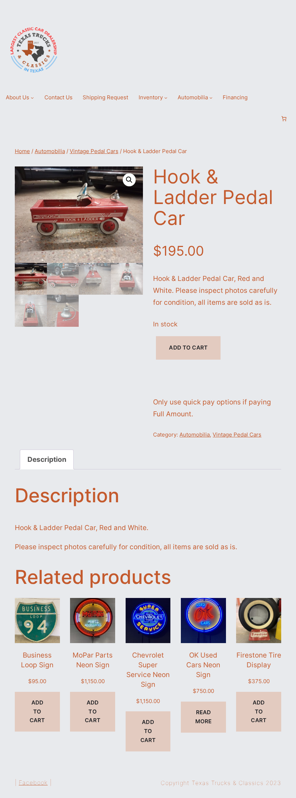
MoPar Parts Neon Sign (93, 660)
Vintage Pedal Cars (94, 151)
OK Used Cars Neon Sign (203, 665)
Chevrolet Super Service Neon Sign (148, 670)
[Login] (272, 119)
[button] (129, 179)
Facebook (33, 782)
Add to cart (188, 347)
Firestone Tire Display (258, 660)
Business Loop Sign (37, 660)
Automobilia (50, 151)
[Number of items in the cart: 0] (284, 118)
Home (22, 151)
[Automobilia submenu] (211, 97)
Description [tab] (46, 459)
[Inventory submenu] (165, 97)
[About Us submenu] (32, 97)
